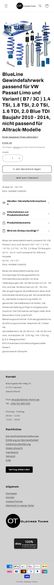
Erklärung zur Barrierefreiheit (22, 440)
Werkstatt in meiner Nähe (20, 505)
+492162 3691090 (20, 403)
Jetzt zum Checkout (27, 178)
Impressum (12, 452)
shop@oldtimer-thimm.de (25, 399)
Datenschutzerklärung (18, 444)
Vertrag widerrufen (19, 469)
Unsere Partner (14, 501)
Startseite (11, 493)
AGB (8, 460)
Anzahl (5, 152)
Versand (16, 147)
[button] (6, 5)
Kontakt (10, 497)
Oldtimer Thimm (30, 582)
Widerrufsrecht (14, 448)
